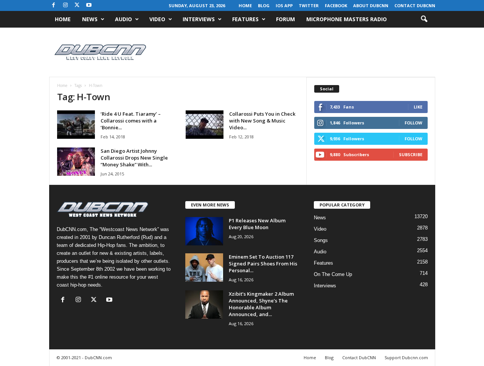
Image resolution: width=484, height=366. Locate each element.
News (90, 19)
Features (245, 19)
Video (157, 19)
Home (245, 5)
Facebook (336, 5)
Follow (413, 123)
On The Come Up (333, 274)
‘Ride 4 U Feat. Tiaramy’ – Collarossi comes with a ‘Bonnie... (131, 120)
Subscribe (410, 154)
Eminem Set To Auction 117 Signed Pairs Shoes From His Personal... (263, 263)
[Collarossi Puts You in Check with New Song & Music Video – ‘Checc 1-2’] (204, 124)
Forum (285, 19)
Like (418, 107)
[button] (424, 19)
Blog (264, 5)
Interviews (199, 19)
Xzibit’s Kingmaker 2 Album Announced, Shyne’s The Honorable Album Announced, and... (261, 304)
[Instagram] (65, 5)
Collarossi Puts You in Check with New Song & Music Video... (262, 120)
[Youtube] (88, 5)
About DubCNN (370, 5)
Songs (321, 240)
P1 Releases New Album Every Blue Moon (257, 224)
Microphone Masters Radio (346, 19)
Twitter (309, 5)
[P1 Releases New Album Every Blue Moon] (204, 231)
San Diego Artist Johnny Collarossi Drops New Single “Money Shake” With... (134, 157)
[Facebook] (53, 5)
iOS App (284, 5)
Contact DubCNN (414, 5)
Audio (123, 19)
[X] (77, 5)
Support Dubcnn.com (406, 357)
